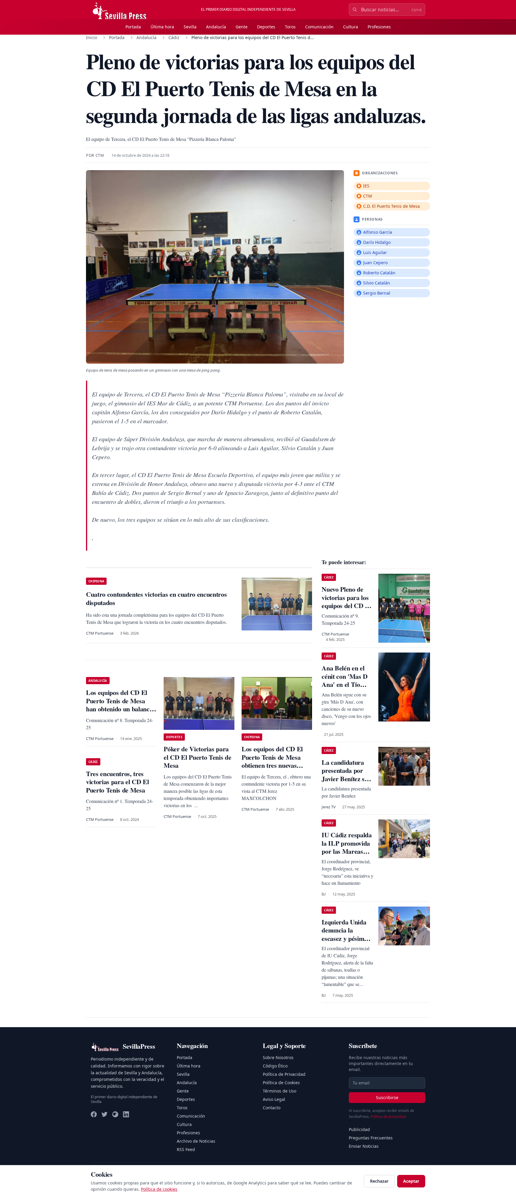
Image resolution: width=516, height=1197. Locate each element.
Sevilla (190, 27)
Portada (133, 27)
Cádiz (173, 37)
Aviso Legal (274, 1099)
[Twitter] (105, 1114)
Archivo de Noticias (196, 1141)
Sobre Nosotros (278, 1057)
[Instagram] (115, 1114)
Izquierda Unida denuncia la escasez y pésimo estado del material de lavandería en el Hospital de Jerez (347, 942)
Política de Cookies (281, 1082)
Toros (290, 27)
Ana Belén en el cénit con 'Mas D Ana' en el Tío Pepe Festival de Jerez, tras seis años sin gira (345, 688)
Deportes (266, 27)
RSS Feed (186, 1149)
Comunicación (319, 27)
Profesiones (379, 27)
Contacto (271, 1107)
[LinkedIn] (126, 1114)
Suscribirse (387, 1097)
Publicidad (359, 1129)
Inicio (91, 37)
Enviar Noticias (364, 1146)
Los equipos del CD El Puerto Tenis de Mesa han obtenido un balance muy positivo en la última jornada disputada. (120, 708)
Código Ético (275, 1066)
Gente (242, 27)
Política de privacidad (388, 1116)
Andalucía (216, 27)
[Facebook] (94, 1114)
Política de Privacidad (284, 1074)
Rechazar (379, 1181)
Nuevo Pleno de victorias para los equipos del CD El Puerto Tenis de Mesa (346, 605)
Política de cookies (159, 1189)
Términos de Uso (279, 1091)
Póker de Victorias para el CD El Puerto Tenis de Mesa (197, 757)
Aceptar (411, 1181)
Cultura (350, 27)
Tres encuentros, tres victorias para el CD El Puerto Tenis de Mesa (117, 782)
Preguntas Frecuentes (371, 1138)
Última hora (162, 27)
